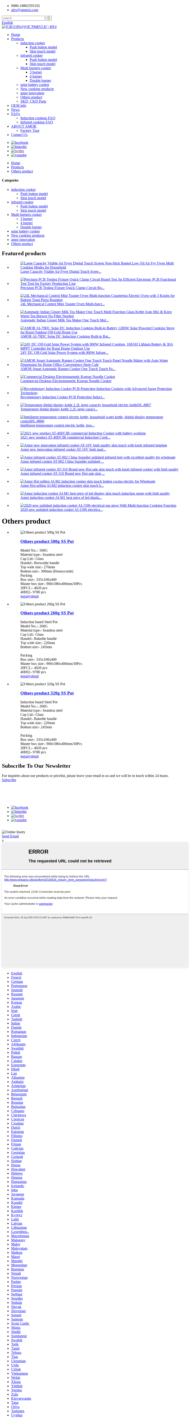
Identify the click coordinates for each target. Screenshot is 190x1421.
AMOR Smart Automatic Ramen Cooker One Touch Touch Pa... (67, 369)
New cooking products (37, 89)
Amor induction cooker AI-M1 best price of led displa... (61, 498)
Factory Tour (29, 130)
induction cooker (32, 43)
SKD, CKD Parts (33, 101)
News (15, 110)
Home (15, 35)
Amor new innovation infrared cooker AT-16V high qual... (63, 449)
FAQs (15, 114)
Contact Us (19, 135)
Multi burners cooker (35, 68)
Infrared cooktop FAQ (36, 122)
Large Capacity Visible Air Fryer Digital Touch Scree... (60, 272)
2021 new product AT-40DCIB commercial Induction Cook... (65, 437)
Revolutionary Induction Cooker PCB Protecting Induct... (62, 397)
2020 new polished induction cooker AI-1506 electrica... (61, 510)
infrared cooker (31, 55)
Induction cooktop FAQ (37, 118)
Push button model (43, 47)
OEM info (18, 105)
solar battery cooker (34, 85)
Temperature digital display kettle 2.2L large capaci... (59, 409)
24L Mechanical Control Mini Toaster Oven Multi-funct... (62, 304)
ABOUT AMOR (23, 126)
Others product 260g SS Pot (47, 612)
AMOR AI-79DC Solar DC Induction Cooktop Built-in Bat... (65, 336)
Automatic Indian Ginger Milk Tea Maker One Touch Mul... (64, 320)
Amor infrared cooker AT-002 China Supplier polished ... (62, 461)
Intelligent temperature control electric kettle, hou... (57, 425)
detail (35, 596)
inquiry (25, 596)
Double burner (40, 80)
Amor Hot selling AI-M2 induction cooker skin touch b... (62, 485)
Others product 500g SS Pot (47, 541)
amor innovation (32, 93)
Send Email (10, 836)
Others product (31, 97)
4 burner (36, 76)
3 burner (36, 72)
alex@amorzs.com (24, 10)
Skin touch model (42, 51)
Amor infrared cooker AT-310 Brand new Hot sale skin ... (62, 473)
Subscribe (9, 780)
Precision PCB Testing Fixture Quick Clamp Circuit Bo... (62, 288)
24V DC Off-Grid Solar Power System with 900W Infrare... (64, 353)
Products (17, 39)
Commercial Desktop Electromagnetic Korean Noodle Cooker (65, 381)
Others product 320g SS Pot (47, 693)
